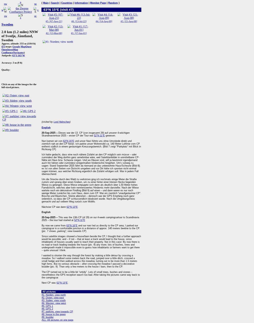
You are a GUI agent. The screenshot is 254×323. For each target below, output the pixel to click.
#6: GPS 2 (47, 308)
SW (5, 16)
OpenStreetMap (9, 49)
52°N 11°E (99, 135)
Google (16, 46)
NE (35, 4)
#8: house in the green (54, 314)
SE (35, 16)
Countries (66, 2)
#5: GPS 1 (47, 306)
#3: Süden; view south (54, 300)
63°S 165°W (18, 55)
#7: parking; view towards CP (57, 311)
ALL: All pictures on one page (57, 320)
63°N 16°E (68, 141)
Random (113, 2)
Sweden (7, 24)
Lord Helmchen (62, 121)
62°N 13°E (72, 207)
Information (81, 2)
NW (5, 4)
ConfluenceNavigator (12, 52)
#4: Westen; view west (54, 303)
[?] (3, 46)
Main (46, 2)
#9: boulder (48, 317)
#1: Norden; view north (54, 294)
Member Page (98, 2)
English (46, 127)
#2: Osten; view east (53, 297)
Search (55, 2)
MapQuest (26, 46)
